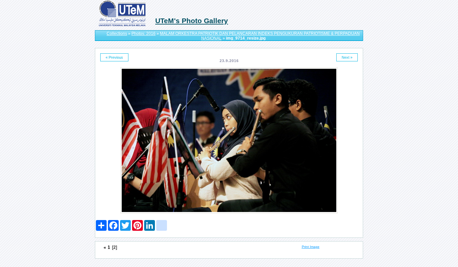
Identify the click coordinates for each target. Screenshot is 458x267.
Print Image (311, 247)
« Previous (114, 57)
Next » (347, 57)
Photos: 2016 (143, 33)
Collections (117, 33)
